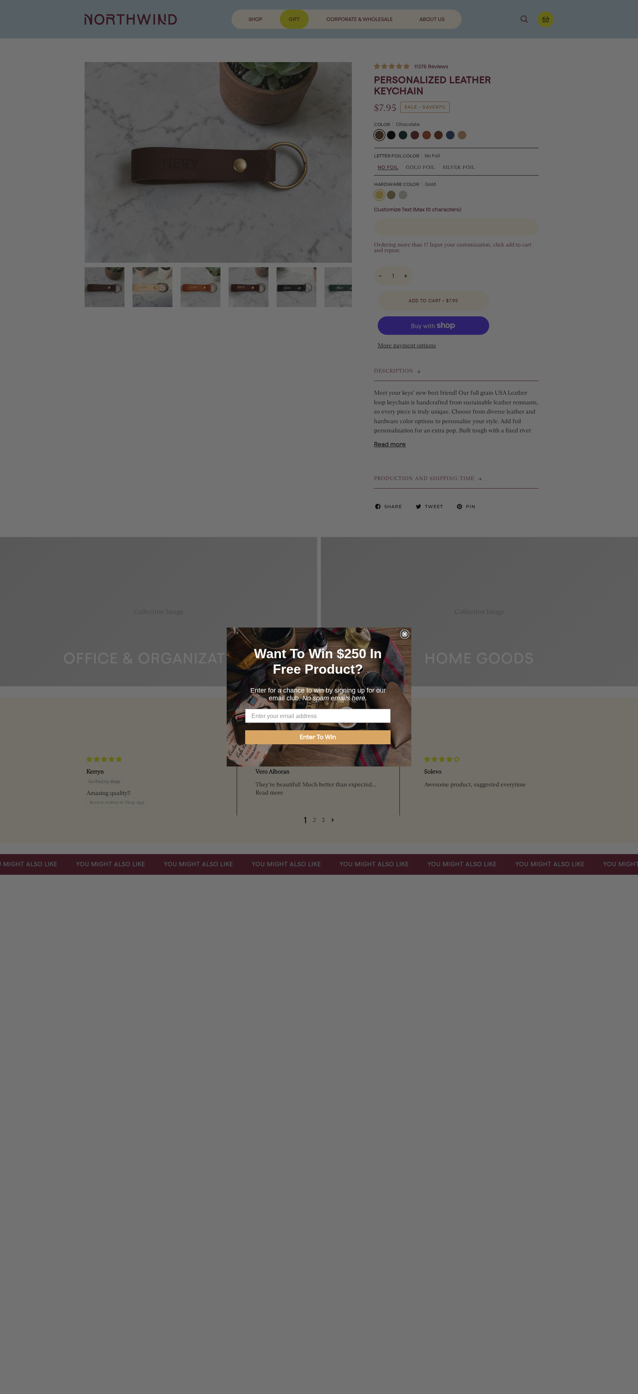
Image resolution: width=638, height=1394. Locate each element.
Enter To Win (318, 737)
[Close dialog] (404, 634)
